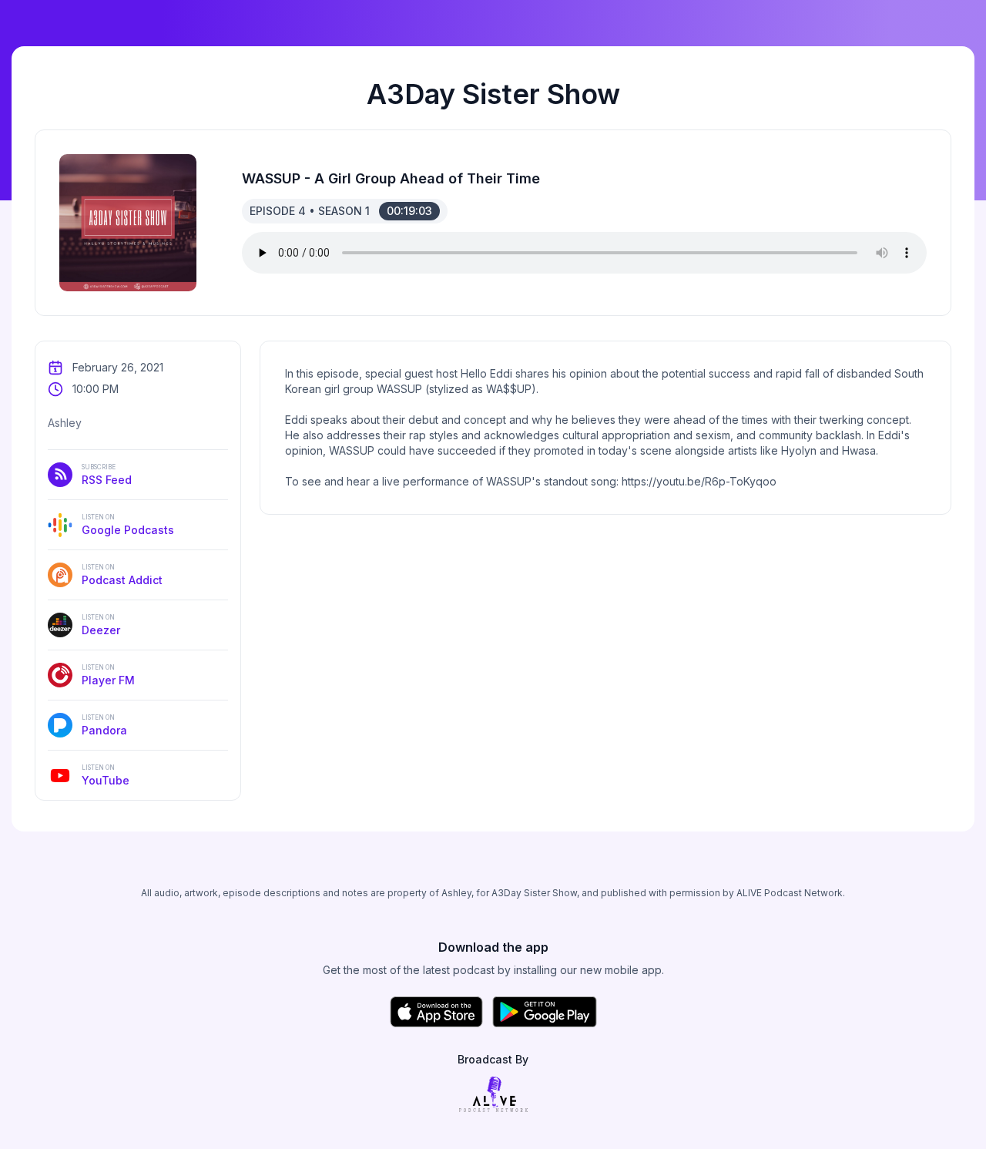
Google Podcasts (128, 524)
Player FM (108, 675)
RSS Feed (107, 474)
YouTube (105, 775)
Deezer (101, 625)
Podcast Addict (122, 574)
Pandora (104, 725)
